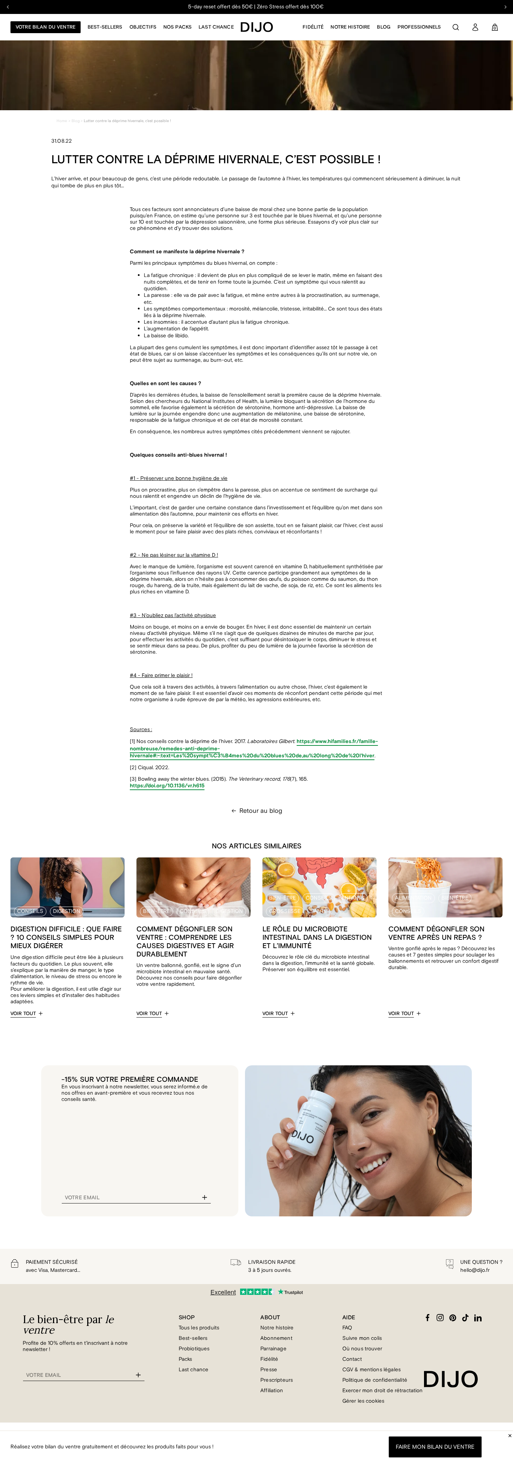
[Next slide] (505, 7)
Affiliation (271, 1390)
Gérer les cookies (363, 1401)
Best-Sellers (105, 27)
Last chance (216, 27)
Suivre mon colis (362, 1338)
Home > (63, 121)
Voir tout (23, 1014)
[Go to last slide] (7, 7)
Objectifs (142, 27)
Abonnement (276, 1338)
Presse (268, 1369)
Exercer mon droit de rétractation (382, 1390)
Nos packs (177, 27)
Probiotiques (194, 1348)
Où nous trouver (362, 1348)
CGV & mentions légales (371, 1369)
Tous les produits (199, 1328)
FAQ (347, 1328)
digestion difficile (42, 957)
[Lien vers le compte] (475, 27)
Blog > (77, 121)
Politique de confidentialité (374, 1380)
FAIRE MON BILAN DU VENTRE (435, 1446)
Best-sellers (193, 1338)
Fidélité (313, 27)
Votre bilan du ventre (45, 27)
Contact (352, 1359)
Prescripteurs (276, 1380)
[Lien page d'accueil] (257, 27)
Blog (384, 27)
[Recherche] (456, 27)
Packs (185, 1359)
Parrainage (273, 1348)
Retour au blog (261, 810)
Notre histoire (350, 27)
